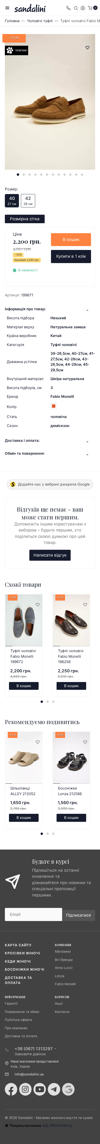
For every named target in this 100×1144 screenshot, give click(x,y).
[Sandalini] (30, 8)
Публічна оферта (18, 1020)
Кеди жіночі (18, 961)
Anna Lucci (63, 968)
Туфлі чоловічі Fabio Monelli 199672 (23, 656)
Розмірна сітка (25, 218)
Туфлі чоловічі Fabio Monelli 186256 (70, 656)
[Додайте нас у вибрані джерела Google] (68, 1089)
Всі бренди (64, 960)
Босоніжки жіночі (24, 969)
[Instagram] (25, 1089)
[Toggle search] (76, 7)
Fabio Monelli (62, 396)
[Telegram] (54, 1089)
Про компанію (16, 1028)
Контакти (62, 1012)
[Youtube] (39, 1089)
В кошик (71, 239)
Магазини (63, 951)
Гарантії (11, 1003)
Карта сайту (18, 945)
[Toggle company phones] (68, 7)
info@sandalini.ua (29, 1074)
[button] (18, 174)
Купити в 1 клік (71, 256)
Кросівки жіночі (22, 953)
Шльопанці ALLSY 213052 (22, 791)
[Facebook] (11, 1089)
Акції (59, 1003)
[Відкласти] (37, 605)
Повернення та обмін (22, 1012)
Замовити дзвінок (30, 1054)
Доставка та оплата (21, 1036)
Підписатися (78, 915)
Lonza (59, 976)
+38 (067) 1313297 (34, 1048)
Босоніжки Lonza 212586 (70, 791)
